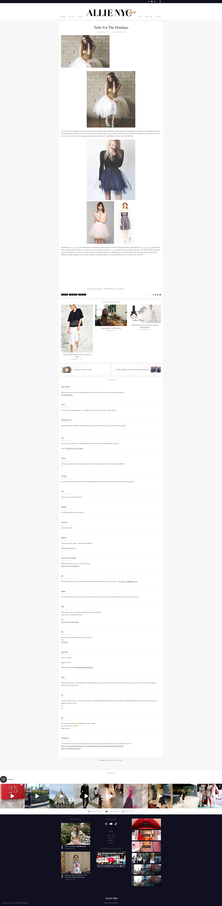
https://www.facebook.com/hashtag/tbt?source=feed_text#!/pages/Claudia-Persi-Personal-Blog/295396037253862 (92, 746)
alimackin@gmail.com (119, 32)
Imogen (63, 591)
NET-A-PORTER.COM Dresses (110, 288)
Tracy (62, 438)
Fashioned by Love (66, 420)
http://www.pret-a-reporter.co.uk (70, 622)
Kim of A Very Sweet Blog (68, 558)
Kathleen (63, 537)
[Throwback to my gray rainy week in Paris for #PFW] (86, 796)
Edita (62, 606)
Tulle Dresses (73, 294)
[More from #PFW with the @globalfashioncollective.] (111, 796)
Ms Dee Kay (64, 642)
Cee (62, 695)
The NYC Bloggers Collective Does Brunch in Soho (131, 369)
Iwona (63, 677)
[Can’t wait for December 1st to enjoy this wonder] (12, 796)
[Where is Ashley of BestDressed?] (75, 834)
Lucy (62, 491)
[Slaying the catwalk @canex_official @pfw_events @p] (160, 796)
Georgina (63, 476)
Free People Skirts (120, 288)
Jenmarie (63, 507)
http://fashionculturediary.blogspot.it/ (83, 667)
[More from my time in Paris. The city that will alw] (61, 796)
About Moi (148, 16)
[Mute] (120, 866)
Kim (62, 718)
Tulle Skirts (82, 294)
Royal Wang (64, 652)
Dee (62, 632)
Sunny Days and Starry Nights (74, 448)
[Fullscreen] (123, 866)
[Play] (99, 866)
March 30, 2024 (70, 848)
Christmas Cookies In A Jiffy (83, 369)
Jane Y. (63, 404)
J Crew (112, 250)
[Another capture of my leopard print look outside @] (209, 796)
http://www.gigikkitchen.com (129, 581)
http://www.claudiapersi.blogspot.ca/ (71, 748)
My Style (72, 16)
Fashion (62, 16)
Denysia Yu (64, 522)
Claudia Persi (65, 738)
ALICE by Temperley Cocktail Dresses (95, 288)
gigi (62, 576)
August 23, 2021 (71, 879)
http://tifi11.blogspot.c (67, 395)
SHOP (140, 16)
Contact (158, 16)
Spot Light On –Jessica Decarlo (111, 328)
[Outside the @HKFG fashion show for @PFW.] (185, 796)
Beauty (80, 16)
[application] (111, 859)
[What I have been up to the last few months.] (37, 796)
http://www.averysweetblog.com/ (70, 566)
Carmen (63, 458)
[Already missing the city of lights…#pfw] (135, 796)
